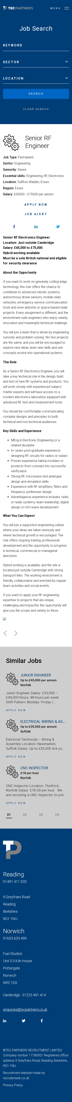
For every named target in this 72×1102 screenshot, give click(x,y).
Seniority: (10, 170)
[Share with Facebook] (14, 227)
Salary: (8, 194)
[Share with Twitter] (58, 227)
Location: (10, 182)
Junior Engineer (35, 675)
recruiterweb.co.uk (16, 1078)
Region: (8, 188)
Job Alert (36, 214)
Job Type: (10, 157)
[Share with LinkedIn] (36, 227)
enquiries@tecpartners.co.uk (25, 1009)
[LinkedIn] (4, 1021)
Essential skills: (14, 176)
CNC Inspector (34, 768)
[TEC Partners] (18, 9)
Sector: (8, 163)
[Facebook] (42, 1021)
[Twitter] (23, 1021)
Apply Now (36, 204)
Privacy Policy (13, 1085)
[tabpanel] (36, 739)
